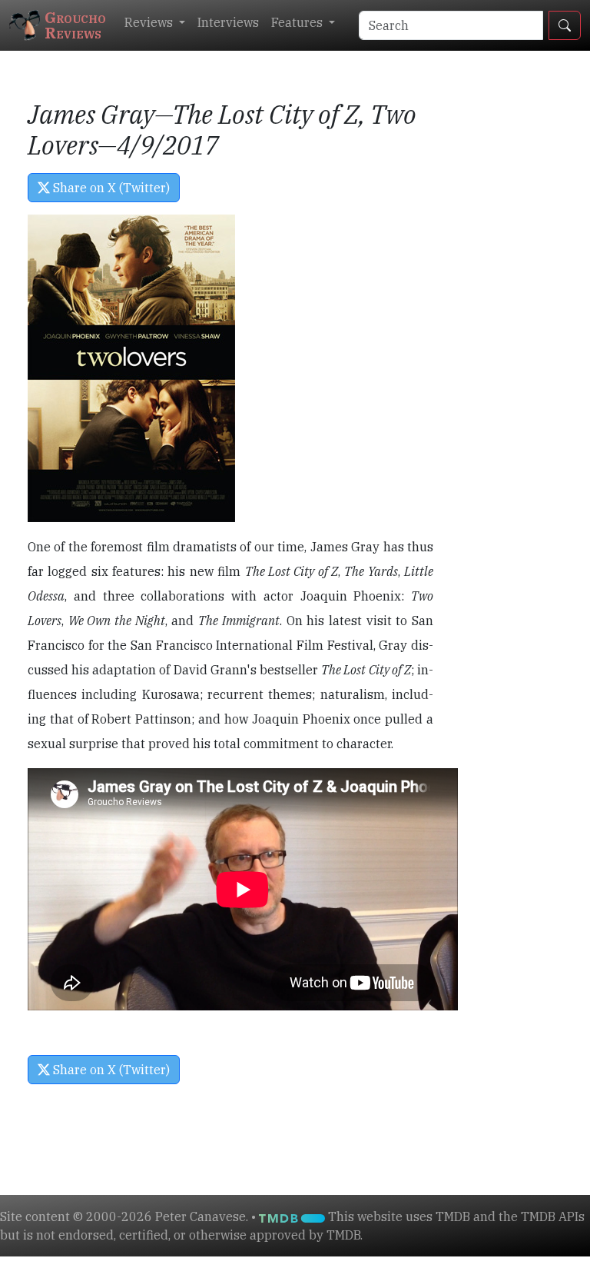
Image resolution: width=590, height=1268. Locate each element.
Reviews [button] (150, 22)
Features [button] (298, 22)
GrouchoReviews (75, 25)
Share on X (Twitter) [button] (110, 187)
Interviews (228, 22)
